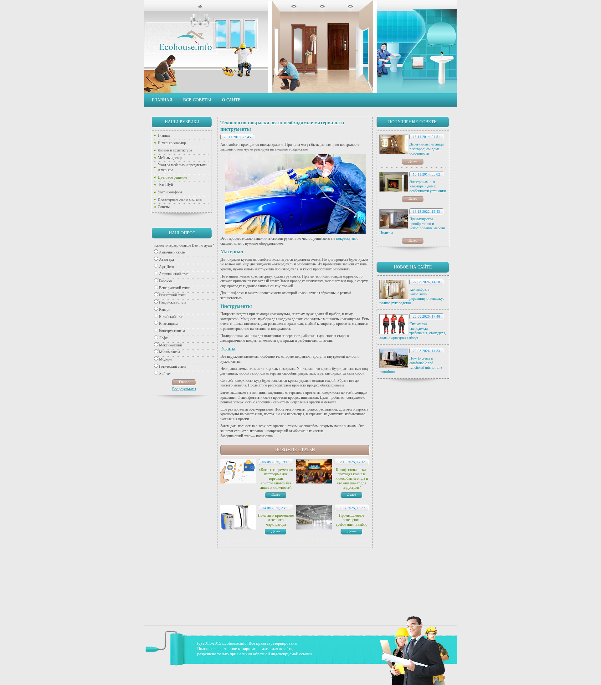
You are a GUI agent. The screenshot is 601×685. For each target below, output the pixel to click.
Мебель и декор (170, 158)
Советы (164, 207)
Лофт (163, 338)
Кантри (164, 309)
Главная (162, 100)
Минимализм (169, 352)
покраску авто (347, 238)
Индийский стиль (172, 302)
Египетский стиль (172, 295)
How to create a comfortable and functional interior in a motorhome (410, 365)
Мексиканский (170, 345)
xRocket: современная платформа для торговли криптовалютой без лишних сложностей (276, 479)
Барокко (165, 281)
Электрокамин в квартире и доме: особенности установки (427, 186)
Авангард (166, 259)
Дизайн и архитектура (175, 150)
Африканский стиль (174, 274)
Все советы (197, 100)
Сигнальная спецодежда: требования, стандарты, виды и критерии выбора (412, 331)
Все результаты (184, 389)
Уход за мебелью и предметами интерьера (182, 167)
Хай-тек (165, 373)
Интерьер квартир (172, 143)
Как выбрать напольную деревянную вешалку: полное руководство (411, 296)
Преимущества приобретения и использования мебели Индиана (412, 226)
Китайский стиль (172, 316)
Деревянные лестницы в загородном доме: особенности (426, 149)
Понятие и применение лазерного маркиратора (276, 520)
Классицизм (168, 323)
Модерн (165, 359)
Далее (412, 161)
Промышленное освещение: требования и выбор (351, 520)
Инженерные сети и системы (180, 199)
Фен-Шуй (165, 184)
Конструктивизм (172, 331)
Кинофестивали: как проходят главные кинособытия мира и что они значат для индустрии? (352, 479)
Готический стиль (172, 366)
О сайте (231, 100)
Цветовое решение (172, 177)
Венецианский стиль (174, 288)
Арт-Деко (166, 266)
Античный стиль (172, 252)
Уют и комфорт (170, 192)
